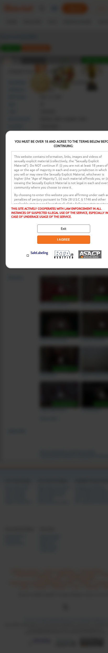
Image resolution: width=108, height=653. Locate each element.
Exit (63, 229)
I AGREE (63, 239)
